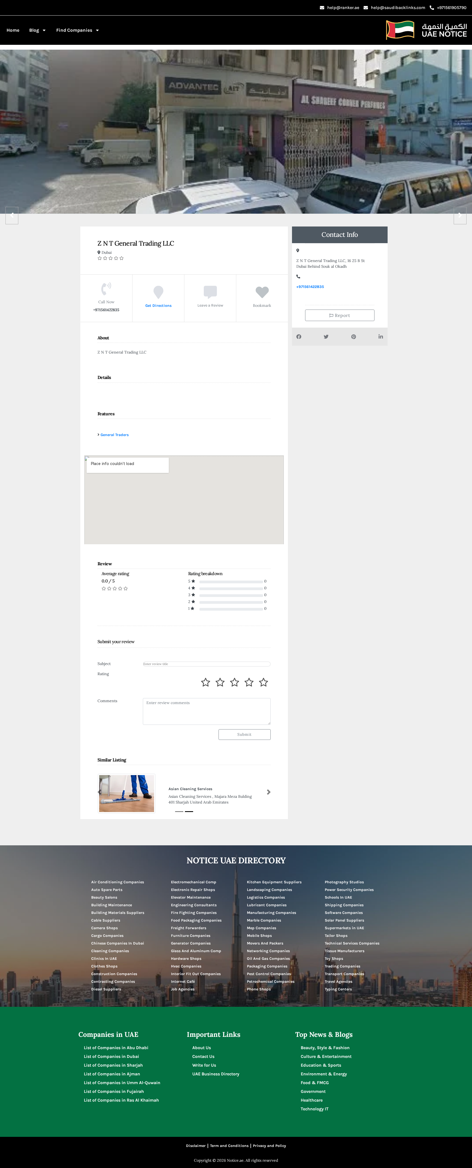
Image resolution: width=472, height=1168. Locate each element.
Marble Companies (264, 920)
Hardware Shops (186, 958)
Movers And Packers (265, 943)
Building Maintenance (111, 905)
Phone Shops (259, 989)
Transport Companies (344, 974)
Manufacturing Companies (271, 912)
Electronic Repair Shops (193, 889)
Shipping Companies (344, 905)
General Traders (115, 435)
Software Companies (344, 912)
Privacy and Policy (269, 1145)
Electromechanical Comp (193, 882)
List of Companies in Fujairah (114, 1091)
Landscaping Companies (269, 889)
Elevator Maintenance (191, 897)
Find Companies (74, 30)
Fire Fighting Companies (194, 912)
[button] (99, 792)
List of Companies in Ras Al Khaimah (121, 1100)
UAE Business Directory (215, 1073)
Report (342, 315)
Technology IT (315, 1108)
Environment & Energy (324, 1073)
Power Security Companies (349, 889)
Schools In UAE (338, 897)
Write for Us (204, 1065)
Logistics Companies (266, 897)
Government (313, 1091)
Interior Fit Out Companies (196, 974)
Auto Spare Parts (106, 889)
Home (13, 30)
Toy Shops (334, 958)
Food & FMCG (315, 1082)
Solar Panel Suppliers (344, 920)
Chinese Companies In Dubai (117, 943)
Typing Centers (338, 989)
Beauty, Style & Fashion (325, 1047)
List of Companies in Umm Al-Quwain (122, 1082)
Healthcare (312, 1100)
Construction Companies (114, 974)
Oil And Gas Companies (268, 958)
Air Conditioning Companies (117, 882)
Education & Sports (321, 1065)
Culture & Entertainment (326, 1056)
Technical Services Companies (352, 943)
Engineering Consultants (194, 905)
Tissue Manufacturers (344, 951)
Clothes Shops (104, 966)
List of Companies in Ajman (112, 1073)
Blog (34, 30)
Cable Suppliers (105, 920)
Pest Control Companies (269, 974)
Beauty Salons (104, 897)
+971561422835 (310, 286)
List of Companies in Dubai (111, 1056)
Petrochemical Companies (270, 981)
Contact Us (203, 1056)
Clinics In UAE (104, 958)
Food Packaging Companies (196, 920)
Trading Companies (342, 966)
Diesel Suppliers (106, 989)
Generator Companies (191, 943)
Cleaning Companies (110, 951)
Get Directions (158, 305)
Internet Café (183, 981)
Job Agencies (182, 989)
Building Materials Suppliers (117, 912)
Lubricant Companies (267, 905)
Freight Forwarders (188, 928)
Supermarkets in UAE (344, 928)
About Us (201, 1047)
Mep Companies (261, 928)
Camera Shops (104, 928)
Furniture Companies (190, 935)
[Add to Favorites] (262, 296)
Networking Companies (268, 951)
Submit (244, 734)
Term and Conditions (229, 1145)
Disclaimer (196, 1145)
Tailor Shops (336, 935)
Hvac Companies (186, 966)
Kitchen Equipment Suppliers (274, 882)
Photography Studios (344, 882)
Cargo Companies (107, 935)
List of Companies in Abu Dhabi (116, 1047)
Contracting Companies (113, 981)
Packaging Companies (267, 966)
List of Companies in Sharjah (113, 1065)
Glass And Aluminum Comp (196, 951)
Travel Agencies (338, 981)
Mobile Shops (259, 935)
